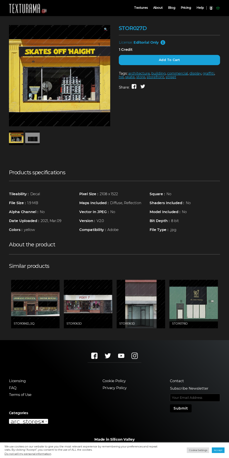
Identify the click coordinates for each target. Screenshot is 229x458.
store (140, 77)
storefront (155, 77)
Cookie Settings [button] (198, 450)
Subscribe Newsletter (189, 388)
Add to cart (169, 60)
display (195, 73)
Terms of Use (20, 395)
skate (130, 77)
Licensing (17, 381)
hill (121, 77)
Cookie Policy (114, 381)
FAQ (12, 388)
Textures (141, 8)
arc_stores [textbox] (27, 421)
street (171, 77)
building (158, 73)
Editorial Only (146, 42)
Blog (171, 8)
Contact (177, 381)
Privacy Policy (115, 388)
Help (200, 8)
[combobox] (28, 421)
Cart (218, 8)
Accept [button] (218, 450)
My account (211, 8)
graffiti (208, 73)
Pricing (186, 8)
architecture (139, 73)
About (158, 8)
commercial (177, 73)
